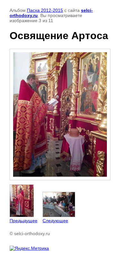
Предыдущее (23, 220)
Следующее (55, 220)
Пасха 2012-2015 (45, 10)
